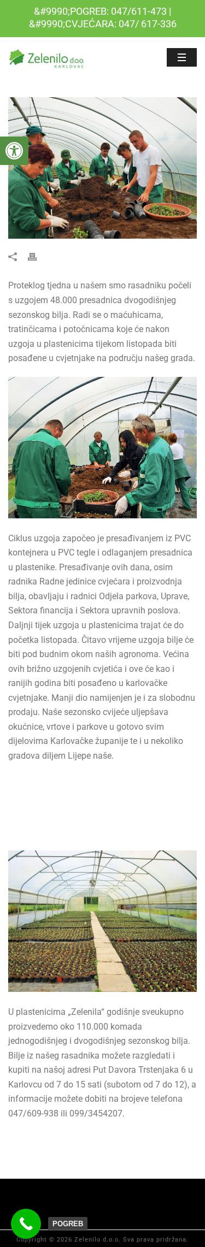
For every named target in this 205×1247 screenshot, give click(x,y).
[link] (14, 151)
